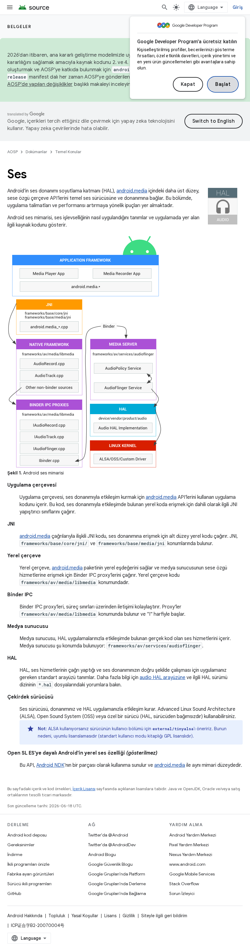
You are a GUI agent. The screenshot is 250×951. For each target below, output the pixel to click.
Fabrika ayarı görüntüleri (30, 874)
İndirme (14, 854)
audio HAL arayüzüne (162, 678)
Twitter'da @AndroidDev (112, 844)
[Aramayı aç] (164, 7)
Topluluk (56, 915)
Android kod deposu (27, 835)
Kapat (188, 84)
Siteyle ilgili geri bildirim (164, 915)
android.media (131, 191)
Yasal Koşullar (84, 915)
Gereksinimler (20, 844)
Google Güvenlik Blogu (110, 864)
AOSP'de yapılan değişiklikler (40, 84)
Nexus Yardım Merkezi (190, 854)
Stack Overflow (184, 883)
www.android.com (187, 864)
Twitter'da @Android (108, 835)
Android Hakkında (24, 915)
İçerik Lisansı (84, 788)
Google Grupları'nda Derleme (117, 883)
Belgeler (19, 26)
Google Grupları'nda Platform (116, 874)
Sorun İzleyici (182, 893)
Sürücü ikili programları (29, 883)
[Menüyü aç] (10, 7)
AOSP (12, 151)
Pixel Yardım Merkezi (189, 844)
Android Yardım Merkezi (192, 835)
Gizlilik (129, 915)
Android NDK (50, 765)
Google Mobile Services (192, 874)
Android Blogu (102, 854)
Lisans (110, 915)
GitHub (14, 893)
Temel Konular (68, 151)
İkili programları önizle (28, 864)
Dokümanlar (36, 151)
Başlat (222, 84)
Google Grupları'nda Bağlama (117, 893)
